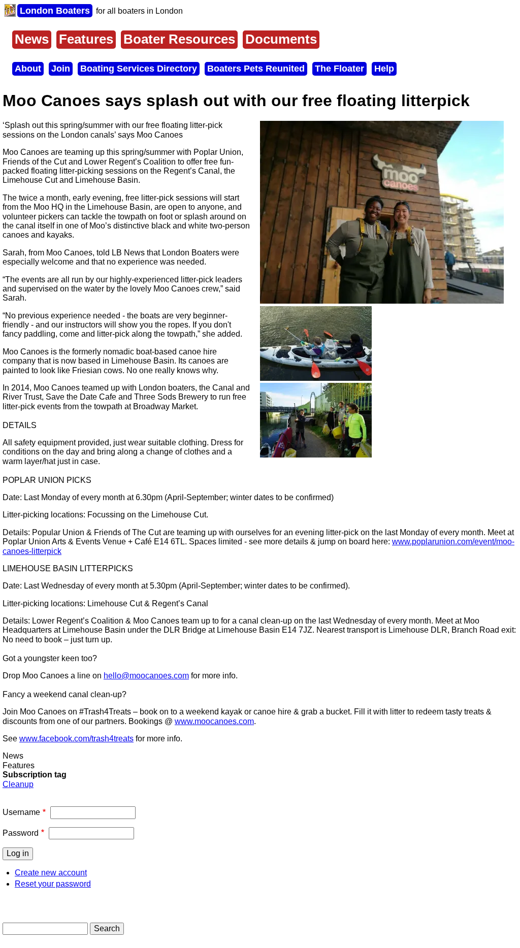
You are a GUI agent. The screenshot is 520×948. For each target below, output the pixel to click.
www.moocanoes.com (214, 721)
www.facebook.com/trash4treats (76, 738)
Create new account (51, 872)
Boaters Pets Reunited (256, 68)
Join (60, 68)
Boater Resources (179, 39)
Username (21, 812)
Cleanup (18, 784)
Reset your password (53, 883)
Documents (281, 39)
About (28, 68)
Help (384, 68)
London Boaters (55, 11)
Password (21, 833)
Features (86, 39)
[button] (382, 301)
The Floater (339, 68)
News (32, 39)
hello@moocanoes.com (146, 675)
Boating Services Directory (138, 68)
